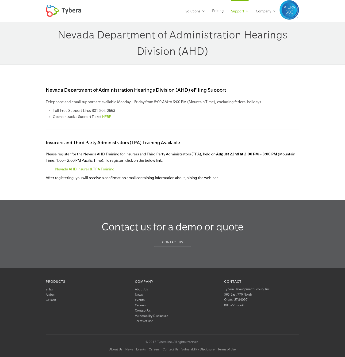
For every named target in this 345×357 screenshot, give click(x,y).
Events (140, 300)
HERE (106, 117)
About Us (141, 289)
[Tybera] (63, 11)
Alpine (50, 295)
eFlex (49, 289)
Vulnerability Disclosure (151, 316)
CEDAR (51, 300)
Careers (140, 305)
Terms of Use (144, 321)
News (139, 295)
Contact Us (172, 242)
